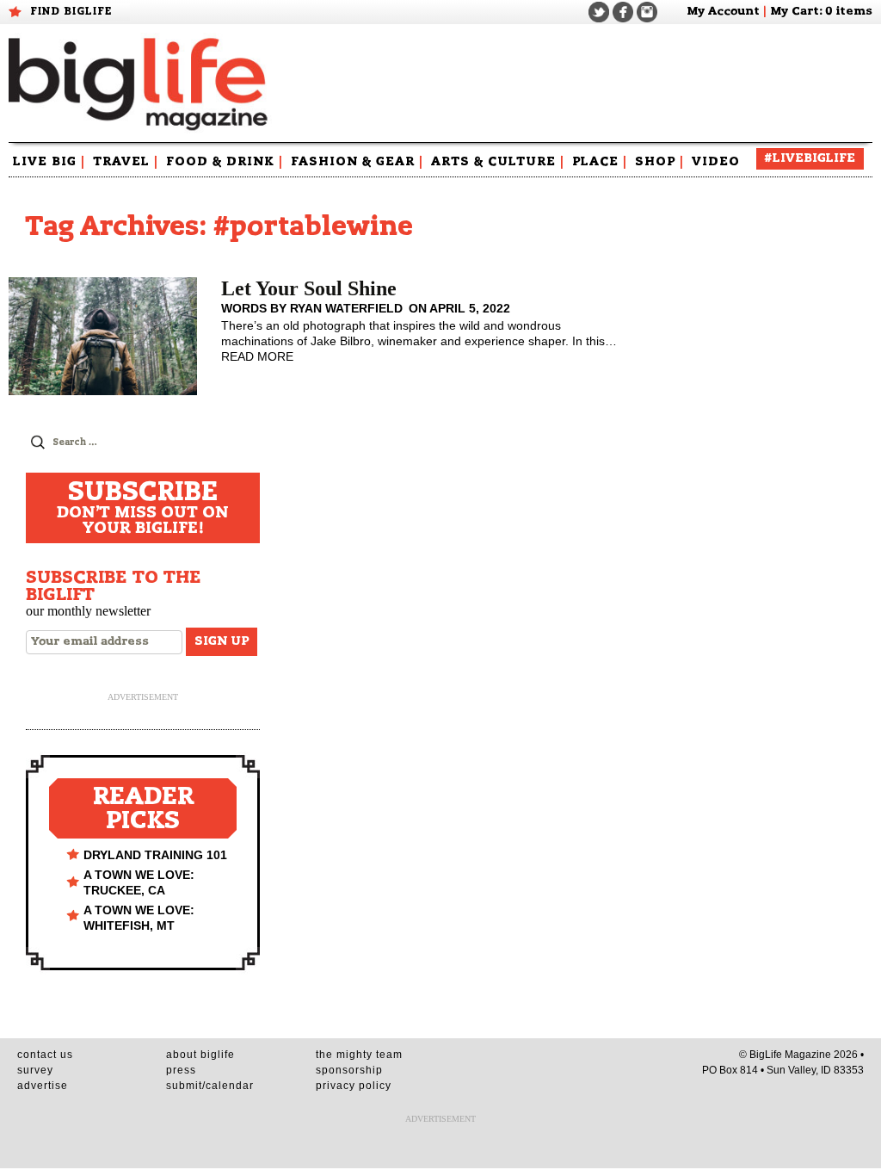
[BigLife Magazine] (140, 83)
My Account (723, 11)
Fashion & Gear (357, 162)
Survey (35, 1070)
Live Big (49, 162)
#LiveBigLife (810, 158)
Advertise (42, 1086)
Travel (125, 162)
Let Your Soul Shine (309, 288)
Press (181, 1070)
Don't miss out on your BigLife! (143, 508)
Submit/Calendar (210, 1086)
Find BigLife (71, 11)
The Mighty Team (359, 1055)
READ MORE (257, 356)
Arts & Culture (497, 162)
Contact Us (45, 1055)
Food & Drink (224, 162)
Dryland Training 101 (155, 855)
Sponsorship (349, 1070)
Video (716, 162)
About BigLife (200, 1055)
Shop (659, 162)
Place (599, 162)
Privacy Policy (353, 1086)
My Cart (794, 11)
